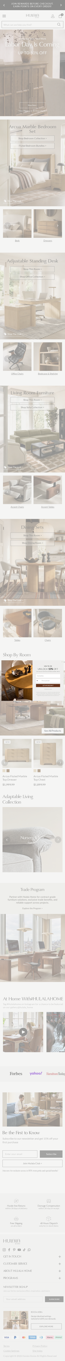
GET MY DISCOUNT (48, 685)
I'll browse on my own (48, 688)
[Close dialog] (62, 662)
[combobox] (38, 680)
